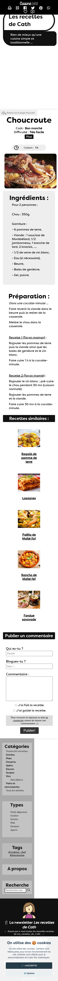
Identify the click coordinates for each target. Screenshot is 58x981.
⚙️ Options (29, 973)
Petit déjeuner (18, 812)
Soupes (10, 772)
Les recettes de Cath (26, 20)
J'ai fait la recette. (30, 705)
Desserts (11, 761)
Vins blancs (16, 779)
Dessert (14, 826)
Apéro (9, 765)
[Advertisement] (29, 78)
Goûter (14, 815)
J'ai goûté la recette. (31, 710)
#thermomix (17, 855)
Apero (13, 829)
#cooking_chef (17, 852)
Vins (8, 776)
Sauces (10, 769)
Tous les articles (15, 790)
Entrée (14, 819)
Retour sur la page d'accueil (21, 112)
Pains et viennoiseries (11, 785)
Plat (12, 822)
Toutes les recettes (17, 751)
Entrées (10, 754)
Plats (9, 758)
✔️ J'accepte (29, 965)
